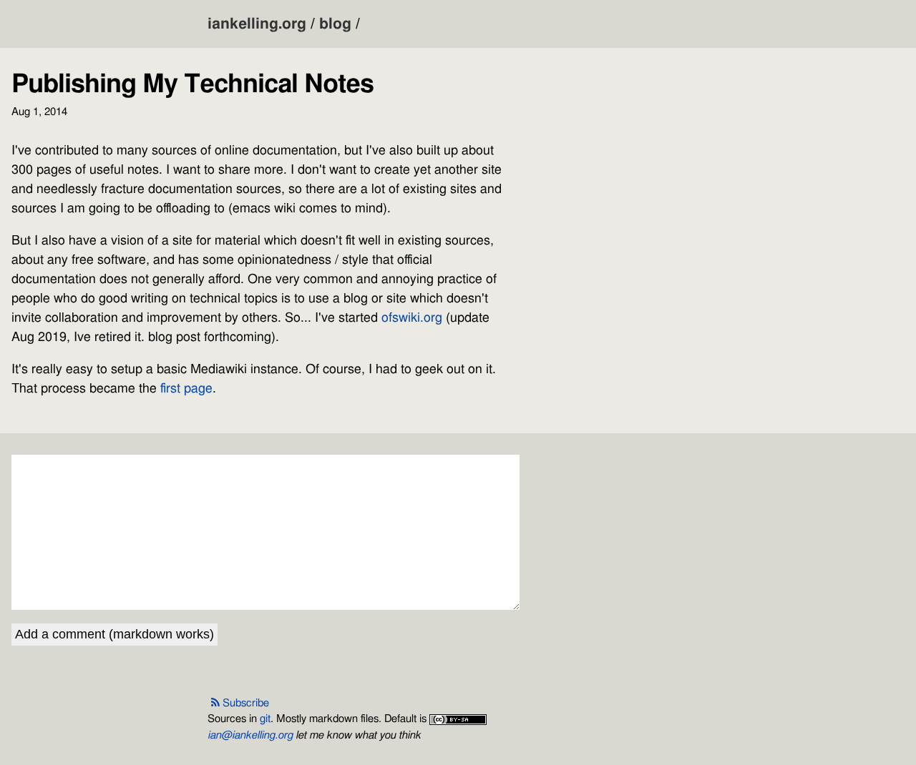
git (265, 719)
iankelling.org (257, 23)
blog (335, 23)
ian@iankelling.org (250, 735)
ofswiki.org (411, 318)
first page (186, 388)
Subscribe (246, 703)
